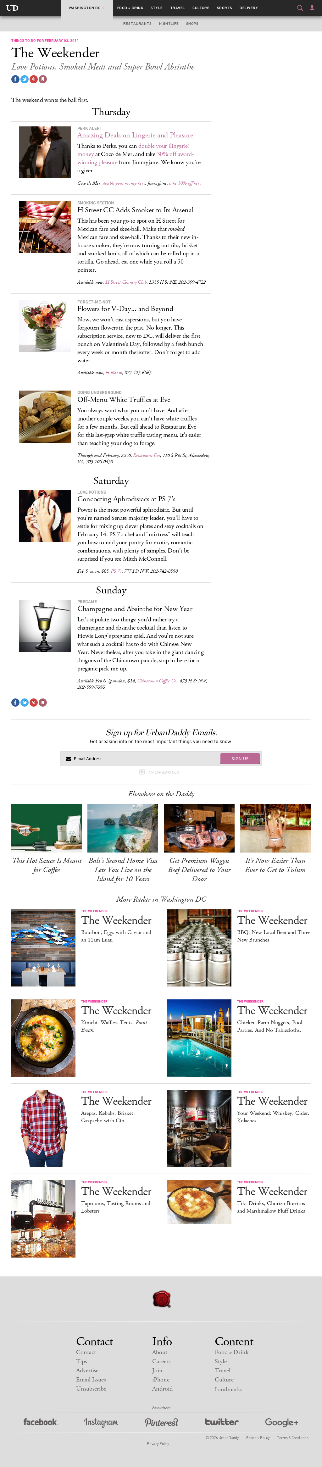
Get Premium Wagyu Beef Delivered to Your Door (199, 870)
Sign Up (240, 758)
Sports (224, 8)
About (159, 1352)
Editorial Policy (257, 1437)
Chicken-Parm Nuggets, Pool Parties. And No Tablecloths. (269, 1026)
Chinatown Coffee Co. (157, 681)
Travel (177, 8)
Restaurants (137, 23)
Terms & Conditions (292, 1437)
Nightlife (169, 23)
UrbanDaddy (12, 8)
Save (34, 79)
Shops (192, 23)
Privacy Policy (158, 1443)
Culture (200, 8)
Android (162, 1389)
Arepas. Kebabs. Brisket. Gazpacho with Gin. (108, 1117)
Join (157, 1370)
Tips (81, 1361)
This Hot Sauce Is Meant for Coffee (46, 865)
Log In (312, 7)
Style (157, 8)
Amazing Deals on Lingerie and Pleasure (135, 135)
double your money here (124, 183)
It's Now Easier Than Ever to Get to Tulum (275, 865)
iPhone (160, 1379)
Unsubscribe (91, 1389)
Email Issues (91, 1379)
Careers (161, 1361)
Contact (86, 1352)
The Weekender (116, 920)
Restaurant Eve (146, 455)
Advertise (87, 1370)
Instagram (101, 1423)
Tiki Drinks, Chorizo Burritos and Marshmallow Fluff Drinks (271, 1207)
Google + (281, 1423)
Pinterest (162, 1423)
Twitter (222, 1423)
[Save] (43, 79)
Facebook (41, 1423)
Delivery (249, 8)
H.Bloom (113, 373)
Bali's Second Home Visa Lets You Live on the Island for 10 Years (123, 870)
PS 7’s (116, 571)
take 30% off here (185, 183)
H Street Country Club (126, 282)
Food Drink (130, 8)
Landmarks (228, 1389)
